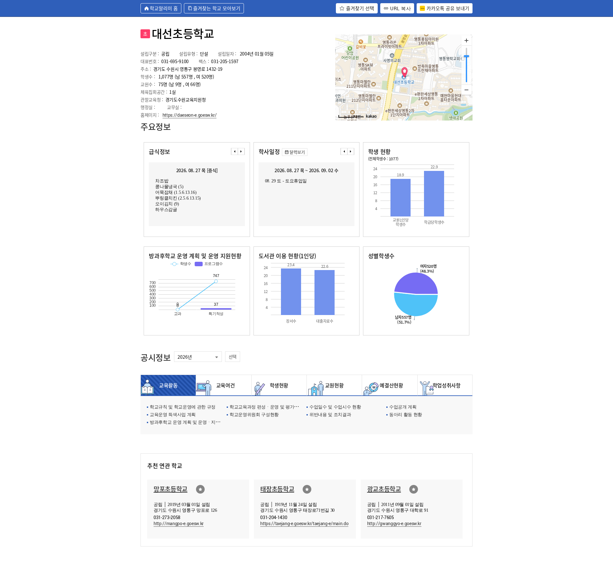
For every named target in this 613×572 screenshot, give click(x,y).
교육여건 (224, 385)
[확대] (466, 40)
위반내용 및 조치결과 (330, 415)
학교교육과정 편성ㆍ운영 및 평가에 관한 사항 (274, 407)
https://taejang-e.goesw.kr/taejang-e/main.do (304, 523)
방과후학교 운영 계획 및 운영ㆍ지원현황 (189, 422)
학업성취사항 (445, 385)
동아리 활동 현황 (405, 415)
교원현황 (334, 385)
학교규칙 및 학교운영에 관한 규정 (183, 407)
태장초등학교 (277, 489)
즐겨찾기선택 (200, 489)
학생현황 (279, 385)
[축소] (466, 89)
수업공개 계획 (403, 407)
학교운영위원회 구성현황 (254, 415)
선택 (233, 356)
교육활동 (168, 385)
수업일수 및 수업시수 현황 (335, 407)
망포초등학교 (170, 489)
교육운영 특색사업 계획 (173, 415)
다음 (241, 151)
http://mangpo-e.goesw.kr (179, 523)
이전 (234, 151)
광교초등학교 (384, 489)
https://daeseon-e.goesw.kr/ (190, 115)
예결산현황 (389, 385)
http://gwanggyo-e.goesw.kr (394, 523)
